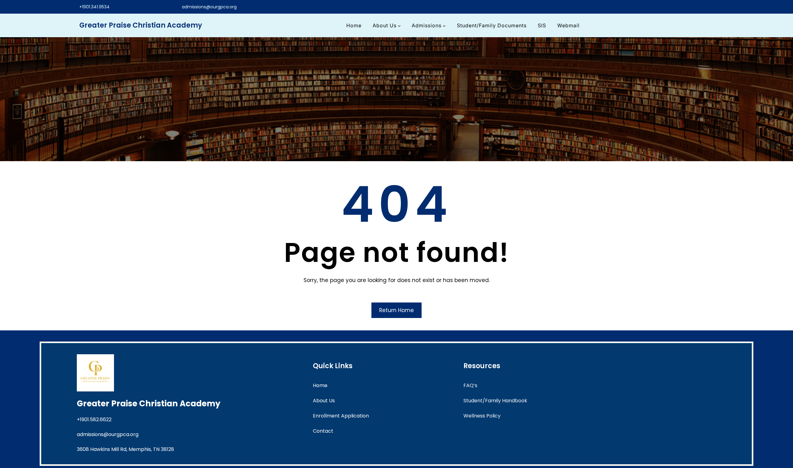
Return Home (396, 310)
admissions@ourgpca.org (209, 7)
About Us (324, 400)
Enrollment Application (341, 415)
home (320, 385)
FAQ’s (470, 385)
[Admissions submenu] (444, 25)
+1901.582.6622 (94, 419)
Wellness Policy (482, 415)
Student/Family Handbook (495, 400)
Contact (323, 431)
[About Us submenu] (399, 25)
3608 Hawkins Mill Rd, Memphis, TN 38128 (125, 449)
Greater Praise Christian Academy (140, 25)
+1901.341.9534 (94, 7)
